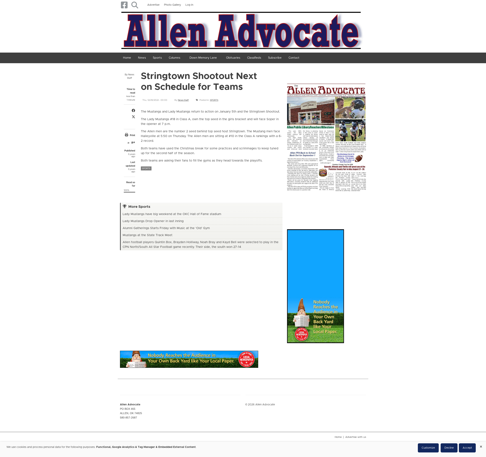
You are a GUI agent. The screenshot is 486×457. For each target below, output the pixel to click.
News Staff (183, 100)
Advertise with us (355, 437)
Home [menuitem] (127, 57)
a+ (133, 142)
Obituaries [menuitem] (233, 57)
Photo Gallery (172, 5)
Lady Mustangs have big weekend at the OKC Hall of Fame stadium (172, 214)
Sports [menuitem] (157, 57)
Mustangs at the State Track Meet (147, 235)
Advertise (153, 5)
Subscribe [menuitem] (275, 57)
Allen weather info (353, 206)
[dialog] (243, 449)
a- (129, 143)
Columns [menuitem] (174, 57)
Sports (214, 100)
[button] (134, 5)
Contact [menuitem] (294, 57)
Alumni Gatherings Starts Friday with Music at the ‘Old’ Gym (166, 228)
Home (338, 437)
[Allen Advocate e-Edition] (326, 136)
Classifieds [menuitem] (254, 57)
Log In (189, 5)
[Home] (241, 29)
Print (132, 135)
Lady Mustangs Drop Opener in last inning (153, 221)
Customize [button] (428, 448)
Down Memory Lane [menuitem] (203, 57)
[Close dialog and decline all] (481, 445)
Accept (467, 448)
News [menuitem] (142, 57)
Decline (449, 448)
